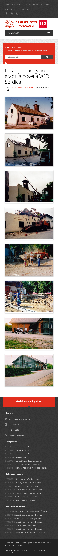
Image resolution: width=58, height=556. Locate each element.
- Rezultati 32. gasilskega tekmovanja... (23, 454)
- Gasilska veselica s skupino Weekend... (24, 490)
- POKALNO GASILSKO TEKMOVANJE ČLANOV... (26, 511)
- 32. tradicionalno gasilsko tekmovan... (23, 515)
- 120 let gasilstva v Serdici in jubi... (22, 479)
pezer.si (7, 545)
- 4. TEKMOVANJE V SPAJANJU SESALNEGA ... (26, 533)
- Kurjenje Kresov (15, 457)
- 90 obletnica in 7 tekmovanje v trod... (23, 518)
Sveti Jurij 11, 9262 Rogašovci (19, 419)
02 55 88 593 (15, 424)
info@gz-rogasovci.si (16, 435)
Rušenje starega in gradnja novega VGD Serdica (27, 50)
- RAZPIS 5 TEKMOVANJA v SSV (20, 525)
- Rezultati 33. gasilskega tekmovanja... (23, 447)
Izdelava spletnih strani (43, 543)
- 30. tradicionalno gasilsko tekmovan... (23, 522)
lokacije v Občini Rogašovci (18, 9)
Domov (8, 47)
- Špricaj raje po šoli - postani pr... (21, 500)
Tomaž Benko (17, 87)
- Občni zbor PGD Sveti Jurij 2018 (21, 486)
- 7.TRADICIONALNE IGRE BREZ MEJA (23, 493)
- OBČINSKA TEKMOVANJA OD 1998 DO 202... (26, 468)
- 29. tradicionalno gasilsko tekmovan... (23, 529)
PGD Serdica (29, 87)
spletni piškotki (17, 545)
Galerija (17, 47)
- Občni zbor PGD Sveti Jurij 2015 (21, 497)
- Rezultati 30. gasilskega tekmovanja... (23, 464)
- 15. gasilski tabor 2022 (18, 450)
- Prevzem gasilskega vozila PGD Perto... (24, 482)
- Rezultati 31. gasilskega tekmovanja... (23, 461)
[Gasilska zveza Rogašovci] (26, 24)
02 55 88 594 (15, 430)
